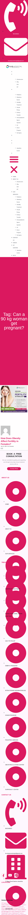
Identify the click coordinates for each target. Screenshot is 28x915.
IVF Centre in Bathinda (17, 903)
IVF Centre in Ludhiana (14, 904)
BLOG (15, 153)
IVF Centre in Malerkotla (11, 913)
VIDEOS (15, 140)
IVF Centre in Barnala (14, 911)
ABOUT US (15, 179)
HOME (15, 71)
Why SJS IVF (18, 84)
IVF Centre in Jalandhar (6, 903)
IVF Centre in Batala (10, 909)
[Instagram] (17, 875)
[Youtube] (10, 875)
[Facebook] (3, 875)
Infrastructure (20, 79)
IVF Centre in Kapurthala (10, 906)
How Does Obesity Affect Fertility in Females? (10, 441)
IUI (17, 125)
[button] (14, 164)
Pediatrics (19, 94)
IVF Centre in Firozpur (13, 908)
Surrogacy (19, 132)
